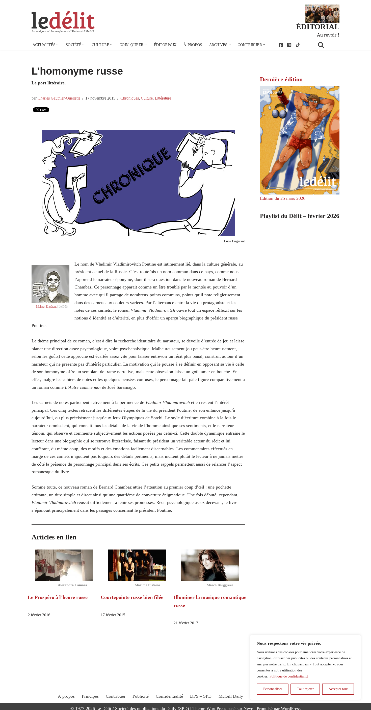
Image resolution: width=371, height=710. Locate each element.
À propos (192, 44)
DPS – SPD (200, 696)
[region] (305, 667)
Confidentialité (169, 696)
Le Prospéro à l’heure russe (58, 597)
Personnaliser (272, 689)
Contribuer (115, 696)
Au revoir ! (328, 35)
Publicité (140, 696)
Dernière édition (281, 79)
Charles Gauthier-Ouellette (59, 98)
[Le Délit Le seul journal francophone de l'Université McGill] (63, 22)
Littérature (163, 98)
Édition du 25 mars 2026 (282, 198)
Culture (147, 98)
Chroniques (129, 98)
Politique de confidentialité (289, 676)
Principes (90, 696)
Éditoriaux (165, 44)
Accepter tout (338, 689)
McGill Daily (231, 696)
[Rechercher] (327, 45)
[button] (58, 45)
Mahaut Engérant (46, 306)
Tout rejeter (305, 689)
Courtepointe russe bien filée (132, 597)
